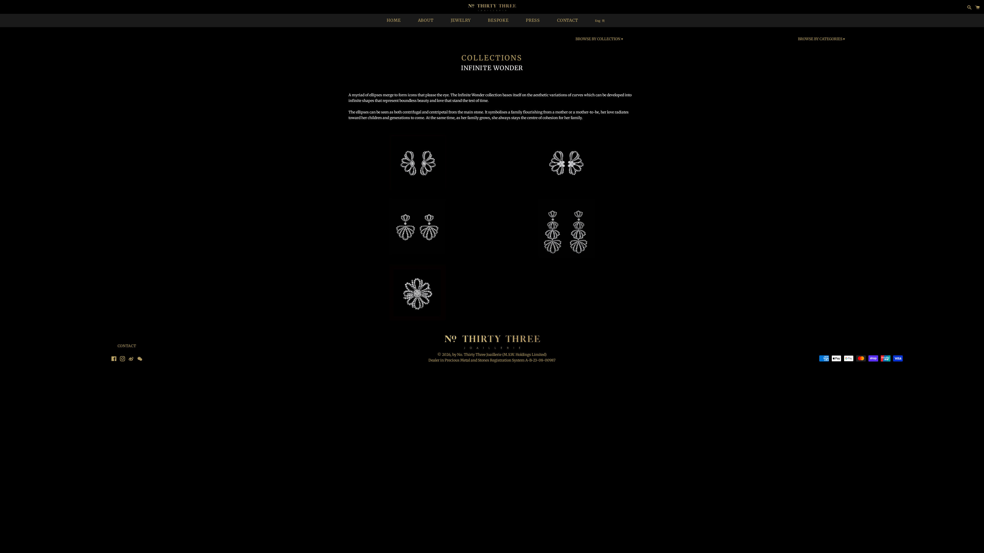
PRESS (533, 20)
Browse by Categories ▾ (821, 39)
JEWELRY (461, 20)
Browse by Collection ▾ (599, 39)
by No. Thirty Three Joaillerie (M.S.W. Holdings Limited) (499, 354)
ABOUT (426, 20)
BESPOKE (498, 20)
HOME (394, 20)
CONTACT (567, 20)
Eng (597, 21)
